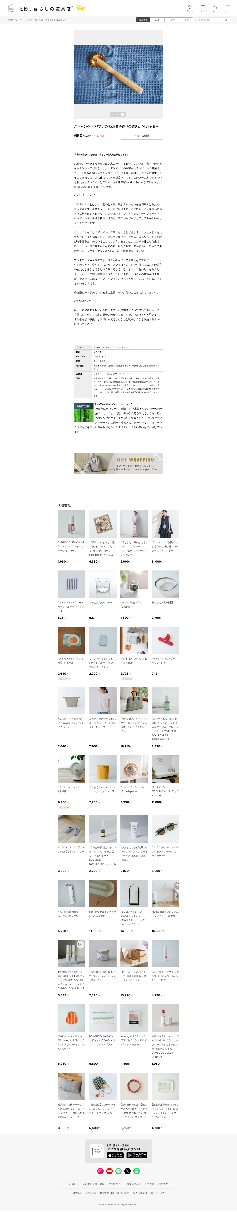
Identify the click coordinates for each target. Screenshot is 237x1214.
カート (215, 11)
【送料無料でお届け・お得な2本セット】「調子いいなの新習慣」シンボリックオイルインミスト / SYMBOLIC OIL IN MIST (71, 980)
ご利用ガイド (115, 1183)
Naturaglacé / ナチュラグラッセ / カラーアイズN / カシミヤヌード (133, 1040)
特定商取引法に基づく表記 (114, 1193)
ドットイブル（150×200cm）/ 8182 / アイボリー (165, 791)
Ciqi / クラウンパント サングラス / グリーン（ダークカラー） (165, 851)
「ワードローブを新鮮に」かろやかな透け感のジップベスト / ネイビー (165, 546)
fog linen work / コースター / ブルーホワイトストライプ (71, 606)
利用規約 (163, 1183)
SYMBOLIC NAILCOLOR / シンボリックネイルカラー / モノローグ (71, 546)
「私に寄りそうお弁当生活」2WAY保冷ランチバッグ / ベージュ (71, 722)
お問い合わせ (134, 1183)
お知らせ (74, 1183)
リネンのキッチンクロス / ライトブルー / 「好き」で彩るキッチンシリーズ (102, 662)
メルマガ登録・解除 (93, 1183)
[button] (79, 76)
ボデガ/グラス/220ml (100, 602)
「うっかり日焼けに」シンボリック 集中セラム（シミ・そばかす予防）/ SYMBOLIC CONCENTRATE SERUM (102, 855)
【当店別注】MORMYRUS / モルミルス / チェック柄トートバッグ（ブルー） (102, 1108)
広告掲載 (150, 1183)
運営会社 (78, 1193)
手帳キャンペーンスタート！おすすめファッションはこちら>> (37, 19)
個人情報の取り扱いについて (148, 1193)
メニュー (228, 11)
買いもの (190, 11)
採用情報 (91, 1193)
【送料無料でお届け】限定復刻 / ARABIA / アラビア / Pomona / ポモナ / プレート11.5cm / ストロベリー (134, 1113)
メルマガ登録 (142, 135)
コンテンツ (203, 11)
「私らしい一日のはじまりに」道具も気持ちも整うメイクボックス (133, 976)
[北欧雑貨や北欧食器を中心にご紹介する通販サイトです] (45, 8)
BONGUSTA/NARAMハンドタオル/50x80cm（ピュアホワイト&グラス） (102, 1040)
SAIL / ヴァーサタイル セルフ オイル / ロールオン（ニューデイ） (165, 976)
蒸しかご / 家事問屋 (162, 602)
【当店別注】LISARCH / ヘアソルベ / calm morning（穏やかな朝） (102, 976)
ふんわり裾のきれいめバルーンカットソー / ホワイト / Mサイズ (102, 722)
